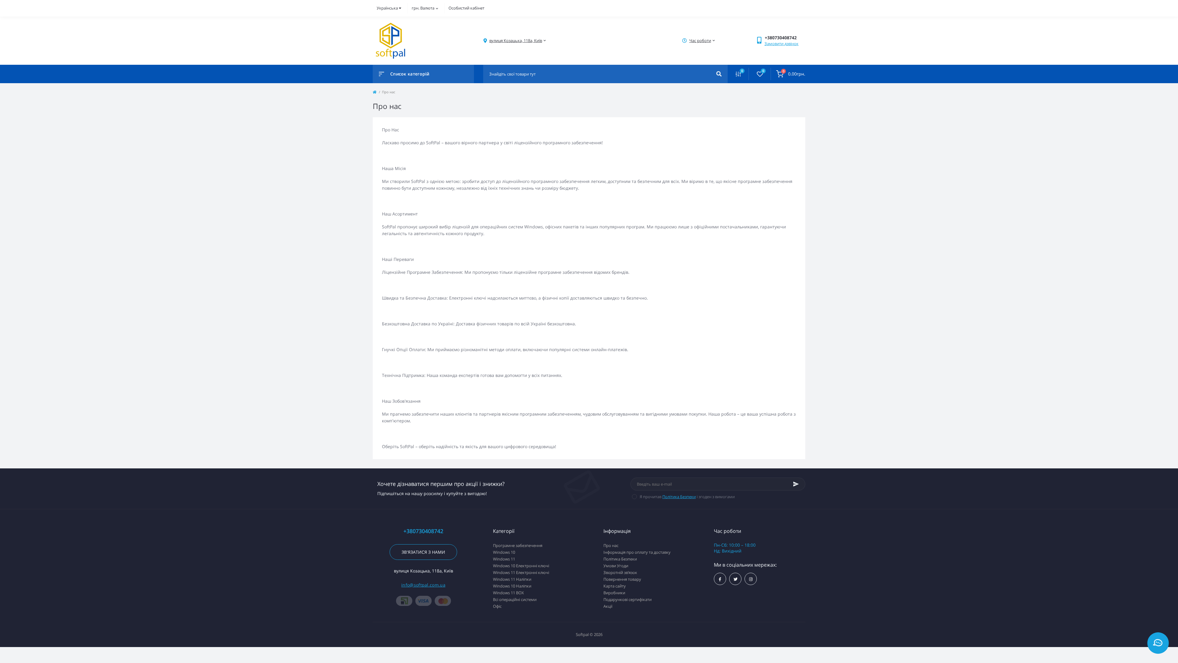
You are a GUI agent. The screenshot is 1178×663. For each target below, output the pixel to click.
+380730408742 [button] (423, 531)
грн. (423, 8)
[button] (515, 40)
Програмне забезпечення (517, 545)
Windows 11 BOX (508, 592)
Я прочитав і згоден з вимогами (687, 496)
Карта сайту (614, 586)
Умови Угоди (615, 565)
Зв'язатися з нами (423, 552)
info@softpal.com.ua (423, 585)
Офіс (497, 606)
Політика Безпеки (679, 496)
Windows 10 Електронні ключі (521, 565)
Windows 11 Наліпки (512, 579)
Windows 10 (504, 552)
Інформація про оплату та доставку (637, 552)
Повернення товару (622, 579)
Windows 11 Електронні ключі (521, 572)
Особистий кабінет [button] (466, 8)
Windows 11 (504, 559)
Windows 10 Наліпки (512, 586)
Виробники (614, 592)
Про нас (610, 545)
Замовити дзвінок (781, 43)
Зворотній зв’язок (620, 572)
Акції (607, 606)
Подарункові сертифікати (627, 599)
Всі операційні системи (515, 599)
